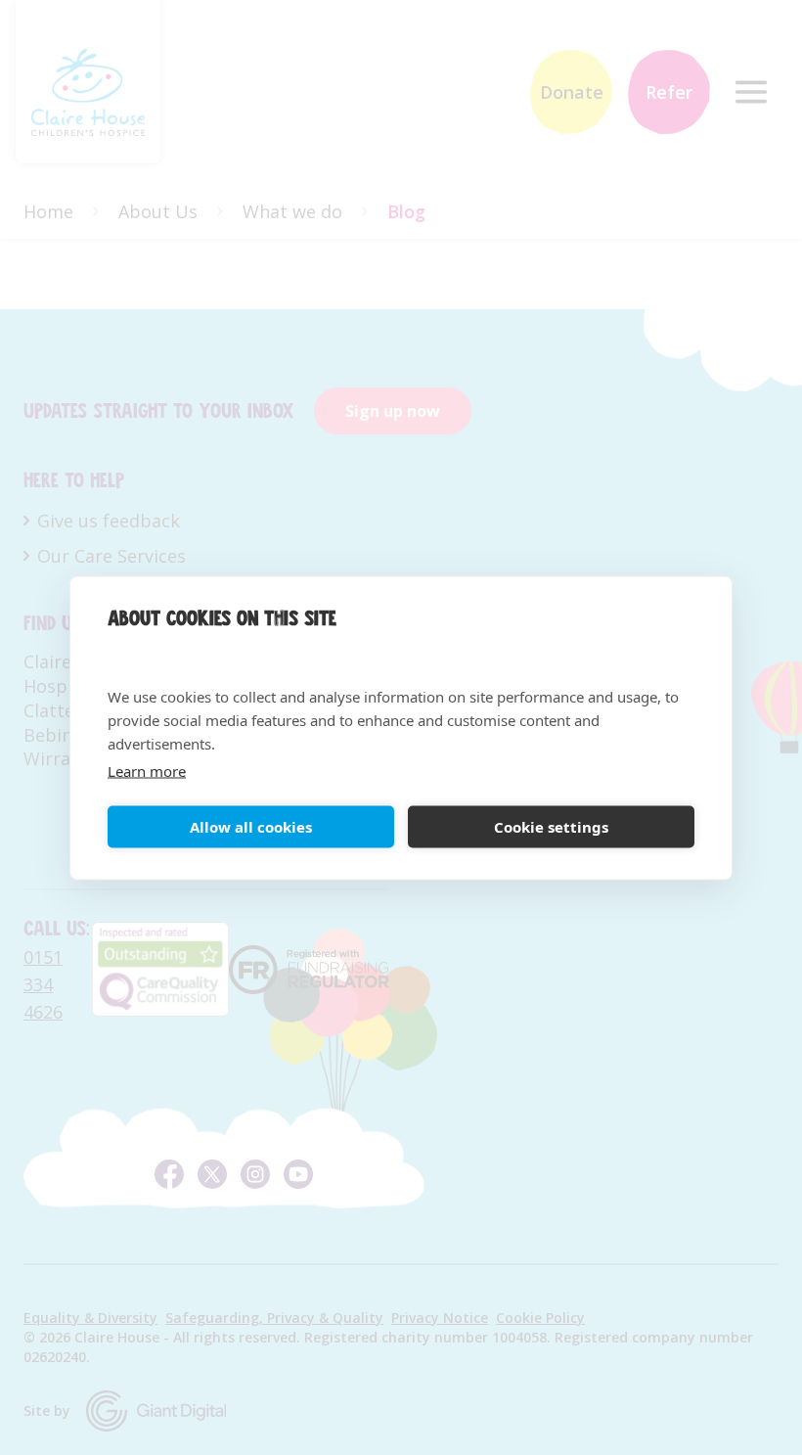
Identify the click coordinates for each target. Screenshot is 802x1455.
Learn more (147, 770)
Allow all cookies (251, 827)
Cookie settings (551, 827)
